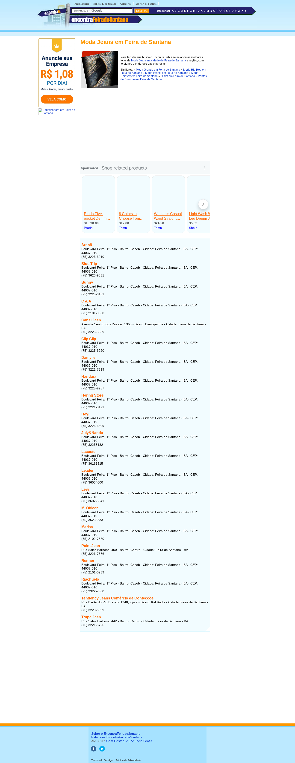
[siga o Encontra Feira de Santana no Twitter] (102, 750)
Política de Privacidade (128, 760)
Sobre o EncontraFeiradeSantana (115, 733)
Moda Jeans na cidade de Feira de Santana (158, 60)
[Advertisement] (145, 121)
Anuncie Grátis (141, 741)
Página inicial (81, 3)
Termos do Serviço (101, 760)
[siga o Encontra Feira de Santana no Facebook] (93, 750)
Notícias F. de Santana (104, 3)
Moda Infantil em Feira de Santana (166, 73)
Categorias (125, 3)
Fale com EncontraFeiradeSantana (116, 737)
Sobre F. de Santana (146, 3)
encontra (99, 19)
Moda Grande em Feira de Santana (158, 69)
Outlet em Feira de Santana (178, 76)
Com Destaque (117, 741)
